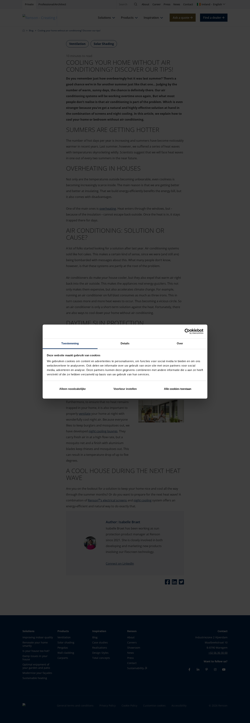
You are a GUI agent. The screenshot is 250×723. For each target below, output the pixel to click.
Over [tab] (180, 343)
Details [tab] (125, 343)
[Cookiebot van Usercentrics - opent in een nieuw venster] (187, 331)
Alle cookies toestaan (177, 388)
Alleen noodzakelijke (72, 388)
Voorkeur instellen (125, 388)
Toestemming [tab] (70, 343)
